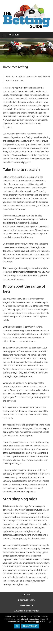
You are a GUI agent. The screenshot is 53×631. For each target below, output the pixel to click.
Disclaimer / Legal (26, 600)
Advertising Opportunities (26, 611)
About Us (27, 595)
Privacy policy (30, 626)
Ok (17, 626)
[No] (49, 622)
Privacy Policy (26, 605)
